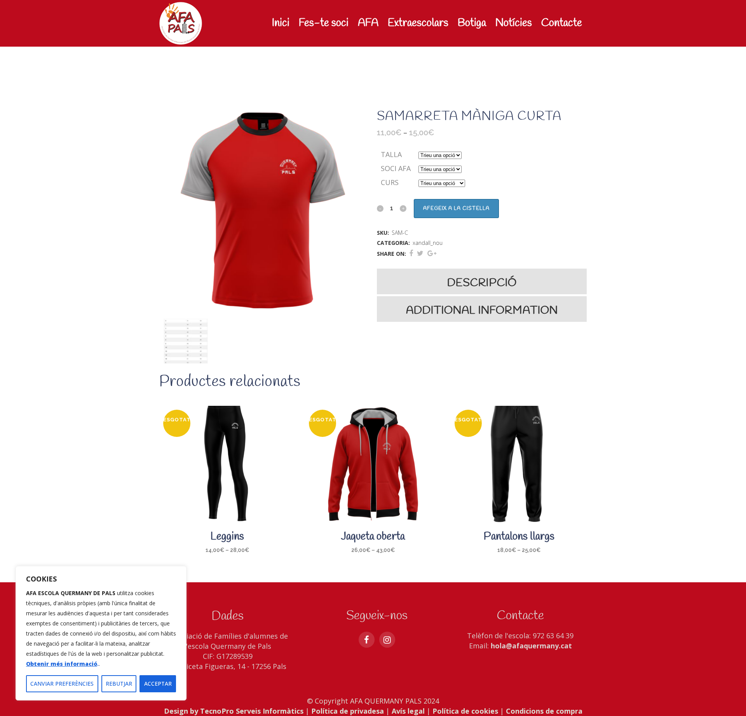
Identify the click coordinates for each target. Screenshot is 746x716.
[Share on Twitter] (420, 253)
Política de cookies (465, 711)
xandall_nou (428, 242)
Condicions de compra (544, 711)
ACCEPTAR (158, 683)
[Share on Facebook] (411, 253)
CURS (390, 182)
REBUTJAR (119, 683)
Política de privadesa (347, 711)
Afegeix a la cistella (456, 208)
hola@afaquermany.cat (531, 645)
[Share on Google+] (431, 253)
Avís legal (408, 711)
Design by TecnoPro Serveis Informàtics (233, 711)
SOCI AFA (396, 168)
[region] (101, 633)
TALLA (391, 154)
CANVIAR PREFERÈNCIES (62, 683)
